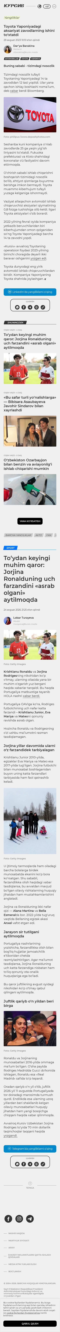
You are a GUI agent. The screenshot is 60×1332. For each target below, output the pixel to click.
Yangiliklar (11, 17)
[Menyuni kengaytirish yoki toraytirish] (54, 6)
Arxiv (11, 1248)
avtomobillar (11, 59)
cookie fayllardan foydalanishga (23, 1313)
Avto (38, 535)
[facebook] (8, 1219)
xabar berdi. (31, 696)
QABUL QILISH (30, 1323)
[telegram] (30, 1219)
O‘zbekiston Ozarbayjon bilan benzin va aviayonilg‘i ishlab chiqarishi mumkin (28, 464)
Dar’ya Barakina (24, 45)
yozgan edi (38, 258)
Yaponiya (35, 59)
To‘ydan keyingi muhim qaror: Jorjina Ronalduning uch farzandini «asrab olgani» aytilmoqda (30, 341)
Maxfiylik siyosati (18, 1241)
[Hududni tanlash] (39, 6)
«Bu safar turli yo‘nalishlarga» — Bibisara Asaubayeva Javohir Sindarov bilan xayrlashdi (30, 403)
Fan (49, 535)
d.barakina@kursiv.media (25, 52)
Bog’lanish (14, 1271)
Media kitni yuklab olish (22, 1264)
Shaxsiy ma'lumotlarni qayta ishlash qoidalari (29, 1256)
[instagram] (19, 1219)
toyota (24, 59)
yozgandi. (10, 1135)
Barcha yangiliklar (18, 535)
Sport (10, 547)
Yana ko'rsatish (30, 521)
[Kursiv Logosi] (14, 5)
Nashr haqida (16, 1233)
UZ (46, 6)
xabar (14, 91)
